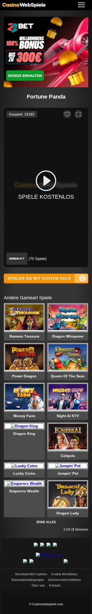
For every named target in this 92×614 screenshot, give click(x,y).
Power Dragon (24, 376)
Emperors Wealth (24, 491)
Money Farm (24, 416)
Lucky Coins (24, 473)
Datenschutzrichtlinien (64, 580)
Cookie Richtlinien (64, 574)
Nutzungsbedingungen (28, 580)
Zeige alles (46, 522)
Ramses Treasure (24, 336)
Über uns (38, 585)
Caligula (68, 456)
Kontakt (55, 585)
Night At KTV (68, 416)
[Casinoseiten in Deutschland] (46, 591)
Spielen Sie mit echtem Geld (39, 278)
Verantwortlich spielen (31, 574)
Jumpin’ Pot (67, 473)
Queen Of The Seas (68, 376)
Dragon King (24, 433)
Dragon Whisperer (68, 336)
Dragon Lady (67, 513)
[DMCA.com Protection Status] (49, 564)
